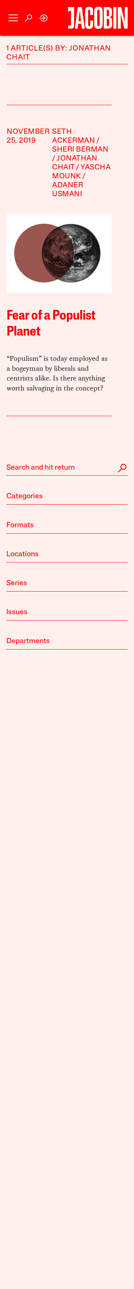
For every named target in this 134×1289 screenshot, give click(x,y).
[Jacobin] (98, 17)
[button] (13, 18)
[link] (43, 18)
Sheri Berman (80, 149)
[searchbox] (67, 468)
